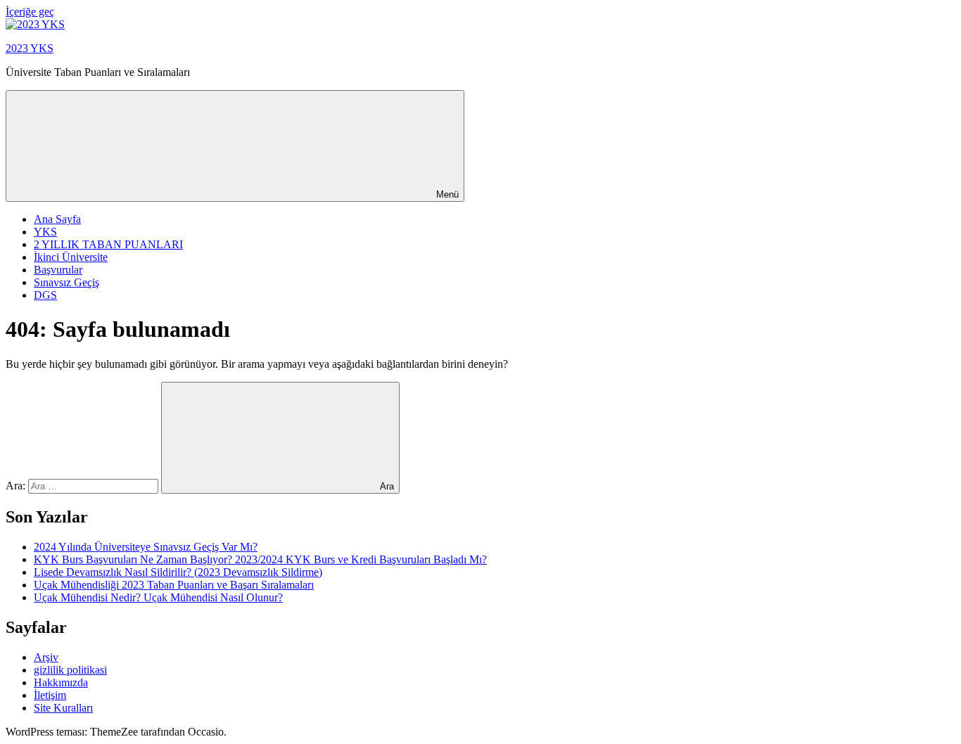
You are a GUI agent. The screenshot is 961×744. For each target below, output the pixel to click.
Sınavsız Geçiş (66, 282)
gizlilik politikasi (70, 670)
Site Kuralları (63, 708)
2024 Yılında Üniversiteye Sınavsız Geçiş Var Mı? (145, 547)
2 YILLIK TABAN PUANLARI (108, 244)
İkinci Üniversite (71, 257)
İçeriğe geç (30, 12)
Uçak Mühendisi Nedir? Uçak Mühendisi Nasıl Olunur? (158, 597)
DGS (45, 295)
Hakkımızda (61, 682)
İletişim (50, 695)
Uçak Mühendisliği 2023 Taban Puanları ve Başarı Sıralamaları (174, 585)
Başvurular (58, 270)
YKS (45, 232)
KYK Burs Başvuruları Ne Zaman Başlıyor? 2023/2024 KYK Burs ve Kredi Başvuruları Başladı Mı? (260, 559)
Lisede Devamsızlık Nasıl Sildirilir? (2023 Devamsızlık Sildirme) (178, 572)
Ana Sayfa (57, 219)
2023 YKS (29, 48)
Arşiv (46, 657)
